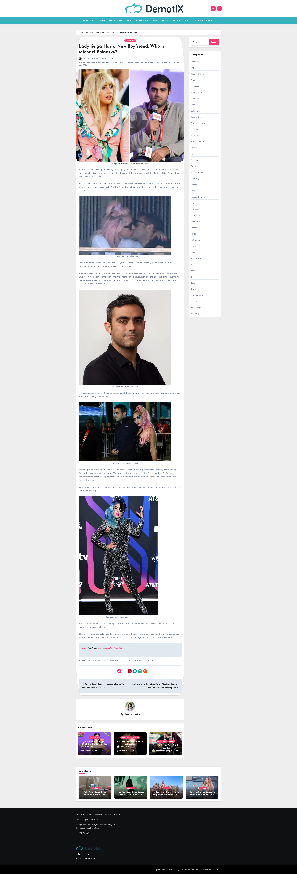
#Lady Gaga (100, 62)
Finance (194, 166)
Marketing (195, 221)
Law (193, 203)
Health (129, 20)
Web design (196, 308)
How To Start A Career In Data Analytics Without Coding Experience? (202, 794)
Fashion (194, 160)
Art (192, 68)
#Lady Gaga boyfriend (115, 62)
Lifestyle (195, 209)
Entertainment (197, 142)
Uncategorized (197, 295)
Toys (193, 283)
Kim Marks (89, 747)
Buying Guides (197, 92)
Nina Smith (125, 747)
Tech (94, 20)
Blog (193, 80)
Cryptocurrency (198, 123)
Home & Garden (198, 197)
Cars (187, 20)
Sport (193, 264)
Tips (193, 277)
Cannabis (195, 99)
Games (103, 20)
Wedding (195, 314)
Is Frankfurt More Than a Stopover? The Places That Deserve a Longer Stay (166, 794)
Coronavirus (196, 117)
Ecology (194, 129)
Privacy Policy (173, 870)
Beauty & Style (142, 20)
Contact (210, 20)
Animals (194, 62)
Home (85, 20)
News (193, 246)
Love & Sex (196, 215)
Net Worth (198, 20)
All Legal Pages (158, 870)
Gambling (195, 178)
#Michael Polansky (132, 62)
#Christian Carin (88, 62)
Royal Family (196, 258)
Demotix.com (86, 854)
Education (195, 135)
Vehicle (194, 301)
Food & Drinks (115, 20)
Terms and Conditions (190, 870)
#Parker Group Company (151, 62)
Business (195, 86)
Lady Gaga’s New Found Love (111, 648)
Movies (165, 20)
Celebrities (177, 20)
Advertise (207, 870)
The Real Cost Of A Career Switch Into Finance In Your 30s (130, 794)
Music (171, 741)
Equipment (196, 148)
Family (194, 154)
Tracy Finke (90, 58)
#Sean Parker (167, 62)
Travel (156, 20)
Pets (193, 252)
